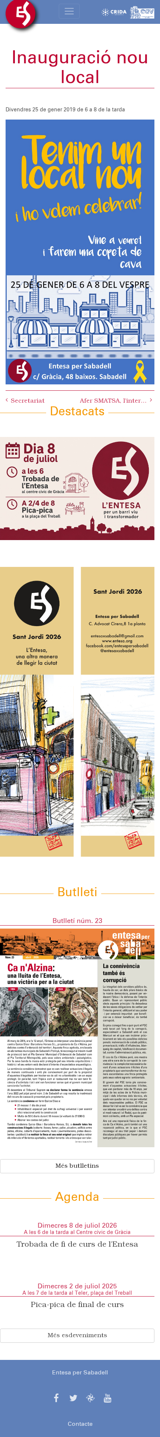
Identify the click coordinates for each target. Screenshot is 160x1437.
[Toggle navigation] (69, 11)
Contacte (80, 1424)
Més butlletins (77, 1166)
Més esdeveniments (77, 1336)
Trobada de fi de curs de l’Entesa (77, 1245)
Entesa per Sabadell (80, 1373)
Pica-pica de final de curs (77, 1305)
